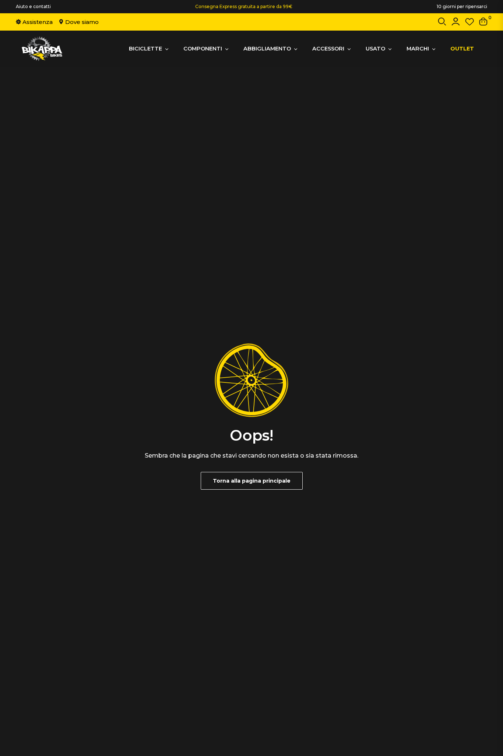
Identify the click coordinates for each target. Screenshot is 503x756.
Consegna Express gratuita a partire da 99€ (243, 6)
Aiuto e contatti (33, 6)
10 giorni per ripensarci (462, 6)
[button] (442, 23)
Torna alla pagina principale (252, 480)
